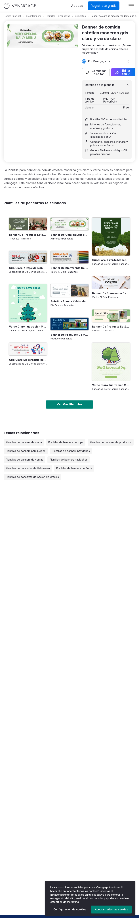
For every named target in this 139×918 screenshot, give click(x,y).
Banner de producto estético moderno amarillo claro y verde (111, 326)
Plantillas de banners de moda (24, 442)
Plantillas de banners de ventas (24, 459)
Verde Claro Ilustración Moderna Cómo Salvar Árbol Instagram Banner (28, 326)
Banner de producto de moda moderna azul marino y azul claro (69, 334)
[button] (96, 72)
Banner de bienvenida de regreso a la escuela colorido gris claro (69, 267)
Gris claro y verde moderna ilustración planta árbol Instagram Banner (111, 259)
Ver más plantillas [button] (69, 404)
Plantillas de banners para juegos (25, 450)
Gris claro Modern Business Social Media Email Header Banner (28, 359)
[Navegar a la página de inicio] (20, 6)
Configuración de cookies (69, 909)
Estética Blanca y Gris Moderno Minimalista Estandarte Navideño (69, 301)
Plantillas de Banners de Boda (74, 468)
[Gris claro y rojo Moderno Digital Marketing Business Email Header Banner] (28, 257)
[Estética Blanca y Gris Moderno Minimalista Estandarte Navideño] (69, 290)
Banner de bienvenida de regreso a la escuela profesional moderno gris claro (111, 293)
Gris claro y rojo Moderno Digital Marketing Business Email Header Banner (28, 267)
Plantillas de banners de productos (110, 442)
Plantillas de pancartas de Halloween (28, 468)
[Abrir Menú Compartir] (128, 61)
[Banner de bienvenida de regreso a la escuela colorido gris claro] (69, 257)
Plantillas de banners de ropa (65, 442)
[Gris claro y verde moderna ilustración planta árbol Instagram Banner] (111, 236)
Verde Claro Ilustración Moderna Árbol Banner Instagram (111, 385)
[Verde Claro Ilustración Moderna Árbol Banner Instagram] (111, 362)
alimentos (80, 16)
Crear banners (33, 16)
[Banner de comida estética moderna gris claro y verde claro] (69, 224)
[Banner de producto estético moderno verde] (28, 224)
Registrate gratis (104, 6)
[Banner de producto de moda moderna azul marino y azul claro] (69, 324)
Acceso (77, 6)
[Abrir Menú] (131, 6)
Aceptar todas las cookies (111, 909)
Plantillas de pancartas (58, 16)
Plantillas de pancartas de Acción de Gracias (32, 476)
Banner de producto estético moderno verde (28, 234)
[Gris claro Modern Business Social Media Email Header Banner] (28, 349)
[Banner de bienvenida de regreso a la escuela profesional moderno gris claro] (111, 282)
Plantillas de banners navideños (71, 450)
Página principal (12, 16)
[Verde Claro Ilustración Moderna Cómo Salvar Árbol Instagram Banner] (28, 303)
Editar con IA (126, 72)
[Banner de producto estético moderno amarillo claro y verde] (111, 315)
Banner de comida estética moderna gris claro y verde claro (69, 234)
